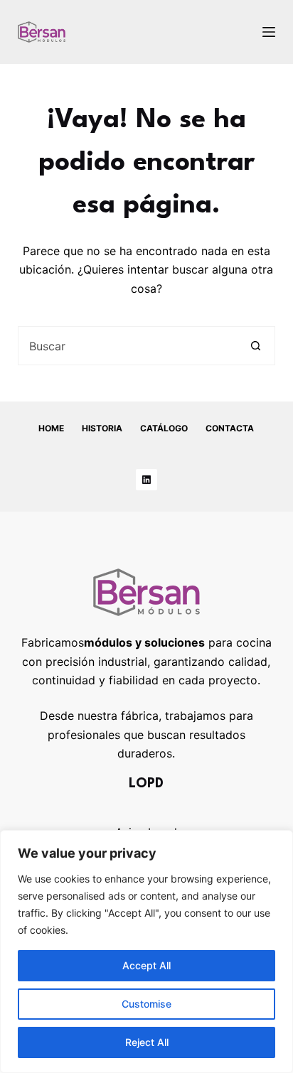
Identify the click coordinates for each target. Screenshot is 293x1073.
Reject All (147, 1042)
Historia (102, 428)
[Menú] (268, 32)
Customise (146, 1004)
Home (51, 428)
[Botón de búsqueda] (256, 346)
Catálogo (164, 428)
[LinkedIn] (146, 479)
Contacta (230, 428)
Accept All (146, 965)
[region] (146, 951)
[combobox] (128, 345)
